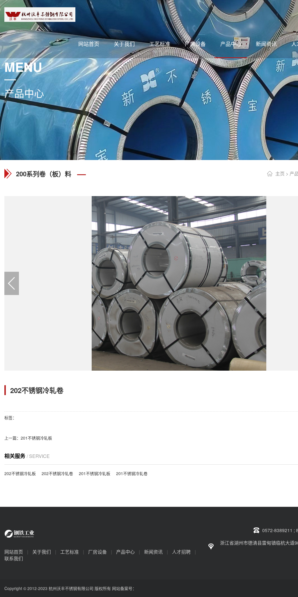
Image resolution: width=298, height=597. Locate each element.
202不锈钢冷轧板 (20, 473)
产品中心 (230, 43)
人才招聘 (181, 551)
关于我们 (124, 43)
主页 (280, 173)
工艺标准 (159, 43)
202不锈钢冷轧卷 (57, 473)
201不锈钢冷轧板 (36, 438)
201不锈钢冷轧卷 (132, 473)
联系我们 (13, 558)
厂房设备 (195, 43)
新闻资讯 (266, 43)
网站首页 (88, 43)
